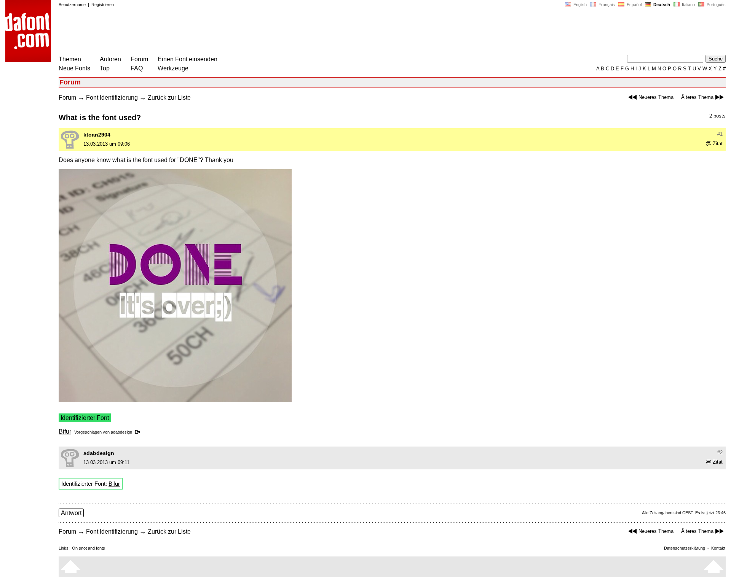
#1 (720, 134)
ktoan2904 (96, 135)
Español (633, 4)
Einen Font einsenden (187, 59)
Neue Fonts (74, 68)
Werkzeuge (173, 68)
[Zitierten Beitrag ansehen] (139, 432)
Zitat (718, 143)
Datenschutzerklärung (684, 548)
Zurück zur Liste (169, 97)
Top (105, 68)
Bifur (65, 431)
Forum (139, 59)
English (579, 4)
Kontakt (718, 548)
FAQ (137, 68)
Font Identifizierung (112, 97)
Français (606, 4)
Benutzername (72, 4)
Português (715, 4)
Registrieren (102, 4)
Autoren (110, 59)
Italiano (688, 4)
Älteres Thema (697, 97)
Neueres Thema (656, 97)
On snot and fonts (88, 548)
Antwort (71, 513)
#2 (720, 452)
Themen (70, 59)
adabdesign (121, 432)
